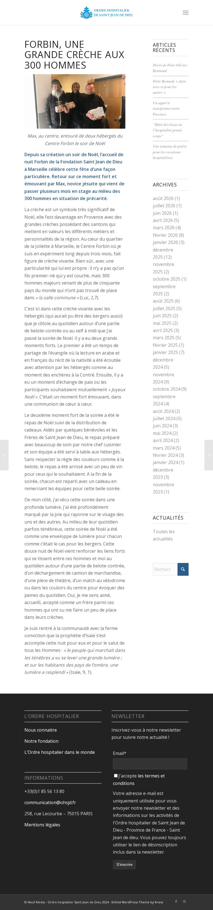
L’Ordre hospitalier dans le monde (59, 752)
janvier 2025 (165, 352)
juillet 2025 (164, 308)
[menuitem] (186, 12)
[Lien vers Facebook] (176, 901)
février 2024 (165, 455)
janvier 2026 (165, 242)
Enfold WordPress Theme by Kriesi (137, 902)
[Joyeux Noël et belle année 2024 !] (4, 455)
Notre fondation (42, 741)
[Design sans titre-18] (106, 12)
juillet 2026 (164, 206)
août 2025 (163, 301)
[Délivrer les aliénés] (208, 455)
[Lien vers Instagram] (184, 901)
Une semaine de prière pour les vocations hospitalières (170, 151)
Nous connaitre (40, 730)
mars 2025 (163, 338)
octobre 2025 (166, 279)
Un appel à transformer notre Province (166, 108)
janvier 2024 (165, 462)
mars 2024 (163, 448)
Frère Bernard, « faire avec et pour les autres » (169, 86)
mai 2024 (162, 433)
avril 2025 (163, 330)
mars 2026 (163, 228)
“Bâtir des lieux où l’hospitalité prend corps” (167, 130)
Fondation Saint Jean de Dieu (91, 162)
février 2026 (165, 235)
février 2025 (165, 345)
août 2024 (163, 411)
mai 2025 (162, 323)
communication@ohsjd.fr (50, 802)
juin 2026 (162, 213)
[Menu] (186, 12)
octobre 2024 (166, 389)
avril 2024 (163, 440)
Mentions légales (42, 825)
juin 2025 (162, 316)
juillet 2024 (164, 418)
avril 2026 (163, 220)
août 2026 (163, 198)
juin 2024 (162, 426)
